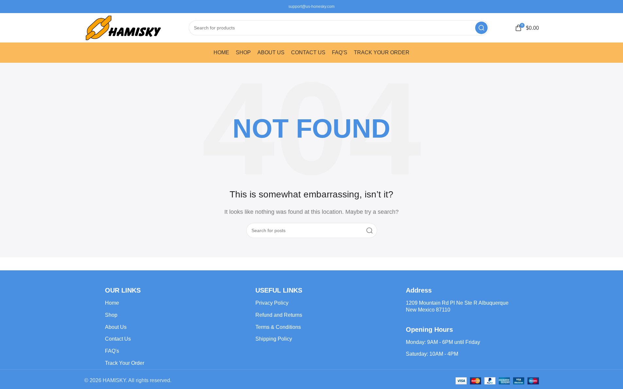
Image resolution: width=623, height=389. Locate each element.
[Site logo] (123, 27)
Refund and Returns (278, 315)
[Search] (481, 28)
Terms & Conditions (278, 327)
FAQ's (112, 351)
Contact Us (118, 339)
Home (112, 303)
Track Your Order (124, 363)
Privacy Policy (271, 303)
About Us (116, 327)
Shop (111, 315)
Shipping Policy (273, 339)
